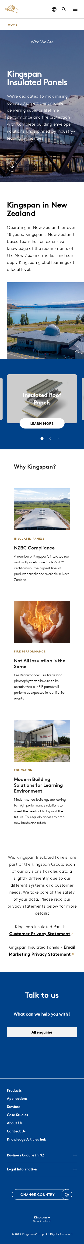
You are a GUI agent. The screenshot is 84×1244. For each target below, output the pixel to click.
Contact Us (16, 1131)
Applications (17, 1098)
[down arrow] (12, 167)
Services (13, 1106)
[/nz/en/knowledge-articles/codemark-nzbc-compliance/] (42, 535)
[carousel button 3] (58, 438)
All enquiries (42, 1032)
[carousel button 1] (42, 438)
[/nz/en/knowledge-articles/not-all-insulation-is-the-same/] (42, 651)
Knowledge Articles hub (26, 1139)
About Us (14, 1123)
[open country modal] (54, 9)
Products (14, 1090)
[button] (75, 9)
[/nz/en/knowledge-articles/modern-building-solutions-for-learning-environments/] (42, 773)
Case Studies (17, 1115)
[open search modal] (64, 9)
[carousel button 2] (50, 439)
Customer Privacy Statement (39, 933)
